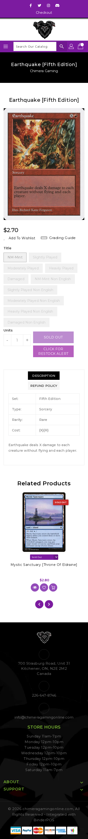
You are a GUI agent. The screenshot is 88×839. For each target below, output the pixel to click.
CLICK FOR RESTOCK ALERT (53, 351)
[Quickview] (35, 587)
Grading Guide (62, 238)
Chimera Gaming (44, 71)
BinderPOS (44, 820)
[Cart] (81, 46)
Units (8, 330)
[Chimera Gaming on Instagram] (48, 5)
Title (7, 248)
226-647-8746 (44, 695)
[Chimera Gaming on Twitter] (39, 5)
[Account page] (71, 46)
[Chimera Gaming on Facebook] (30, 5)
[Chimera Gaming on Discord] (57, 5)
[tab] (44, 375)
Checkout (44, 13)
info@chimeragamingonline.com (44, 717)
